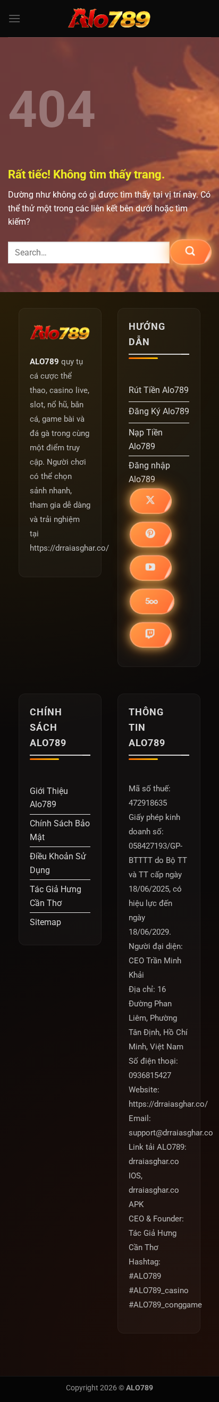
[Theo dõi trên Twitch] (150, 634)
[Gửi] (190, 251)
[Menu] (14, 18)
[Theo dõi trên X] (150, 501)
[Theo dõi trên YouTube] (150, 567)
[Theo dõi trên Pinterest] (150, 534)
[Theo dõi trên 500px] (151, 601)
